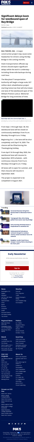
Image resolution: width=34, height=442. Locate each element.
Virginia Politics (20, 327)
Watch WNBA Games (7, 413)
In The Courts (5, 370)
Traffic (17, 295)
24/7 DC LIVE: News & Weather (6, 297)
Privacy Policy (19, 276)
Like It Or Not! (5, 364)
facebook (12, 423)
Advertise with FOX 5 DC (21, 359)
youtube (9, 423)
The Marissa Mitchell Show (6, 359)
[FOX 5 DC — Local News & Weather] (6, 3)
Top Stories (4, 316)
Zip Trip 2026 (19, 348)
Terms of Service (18, 277)
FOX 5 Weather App (21, 300)
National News (5, 300)
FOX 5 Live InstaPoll (21, 356)
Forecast (18, 291)
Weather (19, 289)
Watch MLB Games (6, 399)
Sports (3, 304)
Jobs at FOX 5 (19, 383)
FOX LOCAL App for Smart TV (21, 362)
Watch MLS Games (6, 415)
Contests (18, 375)
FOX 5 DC (3, 25)
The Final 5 (4, 366)
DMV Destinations (20, 341)
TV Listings (4, 339)
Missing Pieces (5, 379)
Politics (18, 321)
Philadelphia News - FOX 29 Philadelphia (6, 327)
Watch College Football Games (5, 396)
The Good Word (5, 374)
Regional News (6, 321)
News (8, 25)
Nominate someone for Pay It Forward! (21, 345)
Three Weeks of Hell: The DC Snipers (6, 376)
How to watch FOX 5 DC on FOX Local (6, 345)
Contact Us (19, 365)
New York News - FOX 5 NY (6, 323)
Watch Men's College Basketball (7, 407)
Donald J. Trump (20, 333)
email (25, 423)
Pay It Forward (20, 343)
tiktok (21, 423)
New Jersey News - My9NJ (6, 330)
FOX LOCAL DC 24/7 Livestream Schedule (6, 349)
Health (3, 310)
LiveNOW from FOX (6, 341)
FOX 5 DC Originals (4, 355)
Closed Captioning (20, 385)
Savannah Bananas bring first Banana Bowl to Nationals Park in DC (21, 212)
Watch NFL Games (6, 393)
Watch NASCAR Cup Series (6, 401)
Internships (19, 381)
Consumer (4, 308)
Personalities (19, 367)
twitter (15, 423)
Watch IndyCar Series (7, 404)
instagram (18, 423)
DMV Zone (4, 362)
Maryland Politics (20, 325)
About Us (19, 354)
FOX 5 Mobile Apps (21, 371)
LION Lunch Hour (20, 339)
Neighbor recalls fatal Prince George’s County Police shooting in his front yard (21, 241)
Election (18, 329)
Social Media (19, 373)
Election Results (20, 331)
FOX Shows (4, 343)
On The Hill (4, 368)
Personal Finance (5, 312)
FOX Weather (19, 302)
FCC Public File (19, 377)
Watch (3, 337)
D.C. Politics (19, 323)
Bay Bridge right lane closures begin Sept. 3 (13, 118)
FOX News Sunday (6, 314)
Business (3, 306)
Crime (2, 302)
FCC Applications (20, 379)
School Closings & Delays (20, 297)
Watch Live (26, 2)
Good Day (19, 337)
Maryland (3, 295)
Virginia (3, 293)
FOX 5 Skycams (20, 293)
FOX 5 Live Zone (5, 372)
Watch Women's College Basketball (6, 410)
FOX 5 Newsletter (20, 369)
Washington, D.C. (5, 291)
